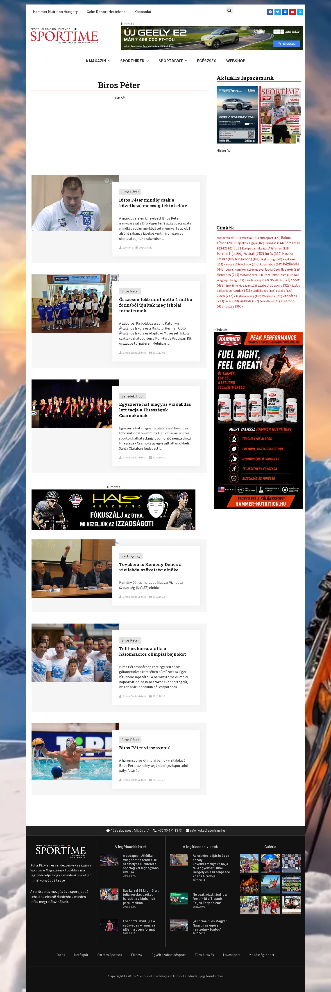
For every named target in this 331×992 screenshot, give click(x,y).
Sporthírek (132, 60)
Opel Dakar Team (278, 374)
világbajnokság (247, 395)
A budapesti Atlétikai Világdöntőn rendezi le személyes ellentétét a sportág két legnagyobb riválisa (141, 864)
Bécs (292, 342)
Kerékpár (81, 954)
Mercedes (228, 374)
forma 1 (230, 352)
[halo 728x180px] (113, 509)
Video (225, 395)
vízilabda (249, 400)
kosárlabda (271, 363)
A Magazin (96, 60)
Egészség (206, 60)
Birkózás (274, 342)
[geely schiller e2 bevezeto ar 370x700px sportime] (258, 231)
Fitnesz (137, 954)
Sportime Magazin (241, 384)
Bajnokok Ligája (249, 342)
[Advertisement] (119, 131)
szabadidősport (274, 384)
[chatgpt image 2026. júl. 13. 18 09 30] (258, 519)
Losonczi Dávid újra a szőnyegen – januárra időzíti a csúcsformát (139, 925)
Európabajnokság (257, 347)
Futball (253, 352)
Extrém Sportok (109, 954)
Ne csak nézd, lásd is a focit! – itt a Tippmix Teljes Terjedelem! (210, 898)
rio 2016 (280, 379)
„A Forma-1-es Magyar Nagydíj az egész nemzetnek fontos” (210, 925)
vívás (232, 400)
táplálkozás (264, 390)
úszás (234, 405)
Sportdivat (171, 60)
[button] (229, 10)
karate (232, 363)
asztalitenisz (229, 337)
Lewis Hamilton (239, 368)
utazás (284, 390)
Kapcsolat (142, 12)
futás (273, 352)
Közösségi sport (261, 954)
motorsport (251, 374)
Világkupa (272, 395)
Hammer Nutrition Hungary (55, 12)
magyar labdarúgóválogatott (277, 368)
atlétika (250, 337)
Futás (61, 954)
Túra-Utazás (204, 954)
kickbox (249, 363)
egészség (229, 347)
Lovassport (231, 954)
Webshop (235, 60)
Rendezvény (257, 379)
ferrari (281, 347)
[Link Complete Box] (119, 219)
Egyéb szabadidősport (169, 954)
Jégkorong (271, 358)
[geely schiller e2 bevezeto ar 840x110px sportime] (212, 38)
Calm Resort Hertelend (106, 12)
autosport (270, 337)
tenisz (242, 389)
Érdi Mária (270, 400)
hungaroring (247, 358)
